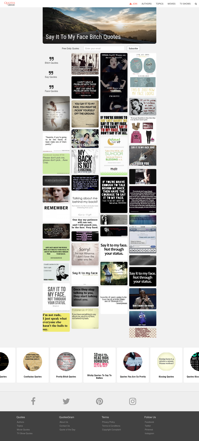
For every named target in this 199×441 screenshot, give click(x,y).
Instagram (149, 433)
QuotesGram (9, 3)
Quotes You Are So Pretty (99, 376)
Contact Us (65, 425)
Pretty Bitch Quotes (33, 376)
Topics (159, 3)
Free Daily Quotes (70, 48)
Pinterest (149, 429)
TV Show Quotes (24, 433)
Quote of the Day (67, 429)
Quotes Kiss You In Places (166, 376)
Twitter (148, 425)
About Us (64, 421)
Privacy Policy (108, 421)
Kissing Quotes (132, 376)
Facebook (149, 421)
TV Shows (185, 3)
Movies (171, 3)
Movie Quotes (23, 429)
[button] (196, 3)
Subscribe (133, 48)
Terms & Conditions (111, 425)
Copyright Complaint (111, 429)
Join (134, 3)
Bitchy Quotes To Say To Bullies (66, 376)
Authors (147, 3)
